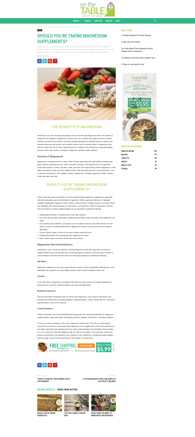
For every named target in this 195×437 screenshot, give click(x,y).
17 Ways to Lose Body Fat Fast (132, 64)
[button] (155, 21)
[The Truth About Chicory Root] (76, 402)
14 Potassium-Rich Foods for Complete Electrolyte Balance (99, 380)
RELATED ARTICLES (46, 389)
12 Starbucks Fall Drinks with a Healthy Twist (138, 58)
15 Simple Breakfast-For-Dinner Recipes (136, 35)
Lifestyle (98, 21)
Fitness (87, 21)
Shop (118, 21)
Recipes (109, 21)
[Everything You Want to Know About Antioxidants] (103, 402)
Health (76, 21)
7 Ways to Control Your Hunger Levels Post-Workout (53, 380)
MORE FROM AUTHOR (67, 389)
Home (39, 27)
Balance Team (44, 56)
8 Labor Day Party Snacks (130, 42)
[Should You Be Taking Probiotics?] (49, 402)
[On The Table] (97, 9)
